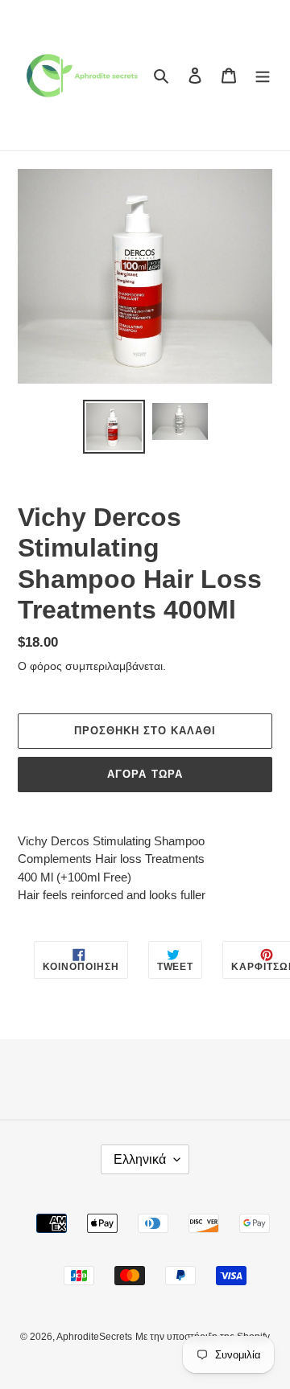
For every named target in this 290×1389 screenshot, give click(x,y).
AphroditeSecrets (94, 1336)
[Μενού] (263, 75)
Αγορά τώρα (144, 774)
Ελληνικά (140, 1159)
